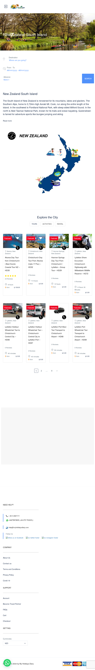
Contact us (7, 563)
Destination (13, 57)
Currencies (7, 638)
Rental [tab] (60, 224)
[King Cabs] (18, 248)
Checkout (6, 621)
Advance (7, 77)
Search (88, 78)
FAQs (5, 609)
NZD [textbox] (6, 643)
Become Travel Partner (12, 604)
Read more (7, 120)
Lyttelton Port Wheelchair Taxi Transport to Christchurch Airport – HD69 (81, 333)
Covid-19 (6, 580)
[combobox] (15, 643)
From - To (11, 67)
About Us (6, 557)
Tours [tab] (34, 224)
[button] (7, 663)
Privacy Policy (8, 575)
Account (6, 598)
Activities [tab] (47, 224)
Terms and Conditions (11, 569)
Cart (4, 615)
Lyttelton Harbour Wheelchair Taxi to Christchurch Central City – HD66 (12, 333)
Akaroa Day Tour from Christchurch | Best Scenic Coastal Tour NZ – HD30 (12, 264)
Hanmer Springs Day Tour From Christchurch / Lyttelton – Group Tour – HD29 (58, 264)
